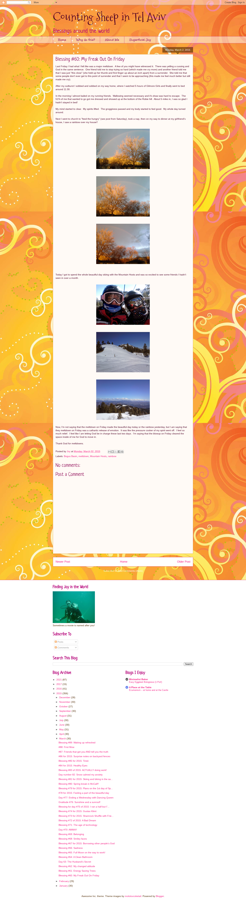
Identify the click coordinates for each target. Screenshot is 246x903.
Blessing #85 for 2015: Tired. (74, 760)
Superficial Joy (140, 40)
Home (62, 40)
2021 (59, 679)
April (62, 734)
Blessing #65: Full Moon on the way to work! (82, 852)
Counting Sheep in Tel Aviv (109, 17)
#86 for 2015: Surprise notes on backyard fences (84, 756)
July (61, 720)
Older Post (183, 561)
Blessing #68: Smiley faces (73, 838)
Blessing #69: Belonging (71, 834)
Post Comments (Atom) (130, 570)
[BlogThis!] (112, 451)
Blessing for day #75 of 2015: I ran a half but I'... (84, 806)
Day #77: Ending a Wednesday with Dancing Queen (86, 797)
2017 (59, 684)
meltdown (83, 456)
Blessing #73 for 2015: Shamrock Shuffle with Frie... (86, 816)
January (63, 885)
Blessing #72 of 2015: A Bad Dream (77, 820)
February (64, 881)
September (65, 711)
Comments (63, 647)
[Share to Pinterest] (122, 451)
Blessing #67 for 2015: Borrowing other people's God (87, 843)
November (65, 702)
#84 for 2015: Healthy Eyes (73, 765)
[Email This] (109, 451)
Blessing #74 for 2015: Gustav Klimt (77, 811)
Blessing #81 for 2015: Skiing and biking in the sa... (86, 779)
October (63, 706)
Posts (60, 641)
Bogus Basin (70, 456)
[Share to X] (115, 451)
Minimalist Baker (138, 679)
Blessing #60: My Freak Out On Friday (79, 875)
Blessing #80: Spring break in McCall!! (79, 783)
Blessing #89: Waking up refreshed (77, 742)
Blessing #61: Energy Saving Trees (77, 870)
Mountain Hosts (98, 456)
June (62, 724)
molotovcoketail (133, 896)
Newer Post (63, 561)
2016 (59, 688)
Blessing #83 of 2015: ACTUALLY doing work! (83, 770)
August (63, 715)
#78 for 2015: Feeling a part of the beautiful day (84, 793)
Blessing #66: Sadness (71, 848)
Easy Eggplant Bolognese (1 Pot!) (145, 682)
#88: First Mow (66, 747)
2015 (59, 693)
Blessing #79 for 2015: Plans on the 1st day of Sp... (86, 788)
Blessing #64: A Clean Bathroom (76, 857)
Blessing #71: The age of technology (78, 825)
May (61, 729)
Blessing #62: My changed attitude (77, 866)
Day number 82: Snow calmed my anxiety (81, 774)
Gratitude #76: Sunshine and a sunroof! (79, 802)
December (65, 697)
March (63, 738)
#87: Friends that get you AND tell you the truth (83, 751)
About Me (112, 40)
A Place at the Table (140, 687)
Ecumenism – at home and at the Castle (148, 690)
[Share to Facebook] (119, 451)
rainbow (112, 456)
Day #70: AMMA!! (68, 829)
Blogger (160, 896)
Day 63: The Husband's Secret (75, 861)
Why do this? (85, 40)
